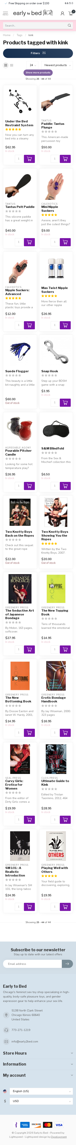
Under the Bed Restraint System (19, 123)
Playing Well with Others (54, 869)
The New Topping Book (54, 612)
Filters (36, 53)
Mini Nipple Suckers (49, 208)
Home (7, 35)
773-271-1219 (21, 1030)
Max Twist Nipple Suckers (54, 289)
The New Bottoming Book (18, 699)
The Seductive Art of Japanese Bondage (19, 614)
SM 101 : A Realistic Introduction (15, 871)
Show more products (38, 72)
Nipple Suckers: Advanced (17, 292)
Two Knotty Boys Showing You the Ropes (54, 535)
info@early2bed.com (25, 1041)
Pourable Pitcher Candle (18, 452)
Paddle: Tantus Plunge (52, 125)
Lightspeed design (36, 1137)
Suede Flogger (17, 371)
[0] (71, 13)
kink (31, 35)
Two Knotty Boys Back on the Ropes (19, 533)
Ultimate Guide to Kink (55, 783)
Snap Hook (49, 371)
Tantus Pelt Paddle (20, 207)
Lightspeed (16, 1137)
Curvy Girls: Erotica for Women (14, 784)
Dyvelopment (59, 1137)
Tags (19, 35)
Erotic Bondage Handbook (53, 699)
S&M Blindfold (52, 448)
